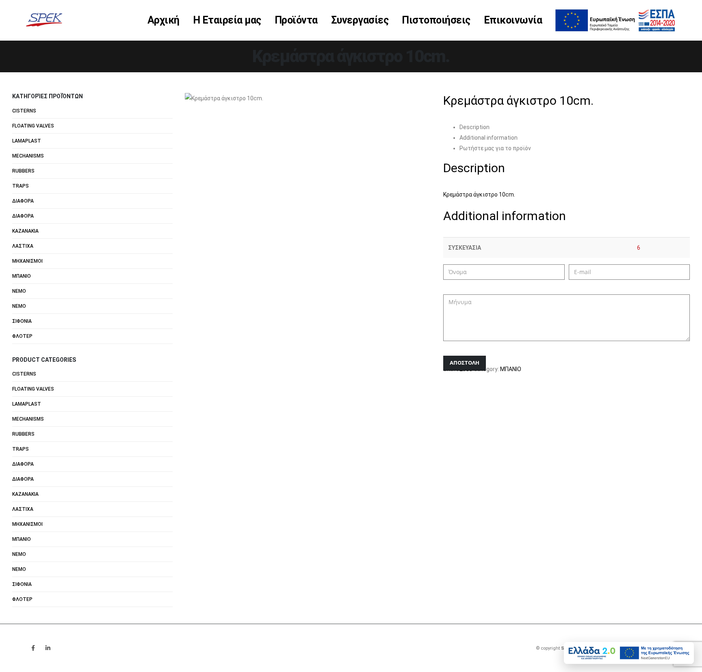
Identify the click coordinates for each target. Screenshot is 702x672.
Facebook (33, 648)
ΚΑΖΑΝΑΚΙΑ (25, 231)
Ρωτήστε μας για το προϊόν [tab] (495, 148)
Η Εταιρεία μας (227, 20)
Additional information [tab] (488, 137)
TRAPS (20, 186)
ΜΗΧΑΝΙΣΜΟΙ (27, 261)
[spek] (615, 19)
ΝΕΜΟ (19, 291)
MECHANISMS (28, 156)
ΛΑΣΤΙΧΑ (22, 246)
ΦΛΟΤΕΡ (22, 336)
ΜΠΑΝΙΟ (510, 369)
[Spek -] (46, 20)
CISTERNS (24, 111)
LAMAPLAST (26, 141)
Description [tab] (474, 127)
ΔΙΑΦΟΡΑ (23, 201)
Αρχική (163, 20)
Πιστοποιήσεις (436, 20)
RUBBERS (23, 171)
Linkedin (48, 648)
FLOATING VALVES (33, 126)
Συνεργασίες (360, 20)
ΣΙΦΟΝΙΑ (22, 321)
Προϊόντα (296, 20)
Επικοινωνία (513, 20)
